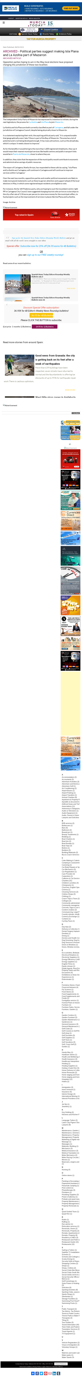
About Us (48, 1366)
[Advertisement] (70, 704)
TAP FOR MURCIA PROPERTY (41, 39)
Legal (43, 1366)
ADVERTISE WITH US (21, 18)
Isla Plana (45, 122)
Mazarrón (59, 122)
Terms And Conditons (25, 1366)
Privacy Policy (37, 1366)
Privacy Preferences (61, 1364)
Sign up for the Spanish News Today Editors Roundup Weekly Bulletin (39, 238)
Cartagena (58, 127)
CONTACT (11, 18)
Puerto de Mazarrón (21, 154)
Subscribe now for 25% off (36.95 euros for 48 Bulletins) (48, 246)
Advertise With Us (57, 1366)
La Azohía (33, 122)
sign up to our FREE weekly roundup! (45, 255)
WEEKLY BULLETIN (34, 18)
